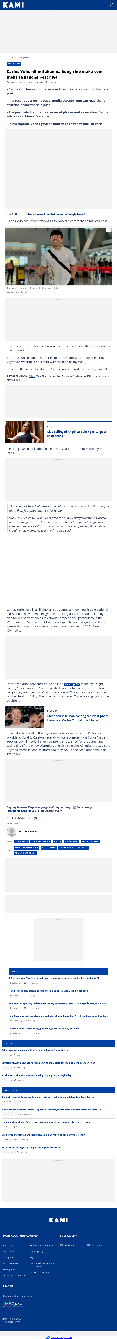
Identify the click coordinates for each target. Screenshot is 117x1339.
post (10, 741)
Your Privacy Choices (61, 1337)
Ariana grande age (25, 853)
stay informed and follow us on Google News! (56, 214)
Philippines (23, 57)
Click (32, 376)
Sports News (71, 841)
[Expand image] (108, 229)
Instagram (72, 684)
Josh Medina (38, 82)
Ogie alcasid (48, 848)
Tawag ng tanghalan (26, 848)
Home (10, 57)
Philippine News (90, 841)
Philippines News (41, 841)
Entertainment (15, 983)
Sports (57, 841)
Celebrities (14, 996)
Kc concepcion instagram (73, 848)
